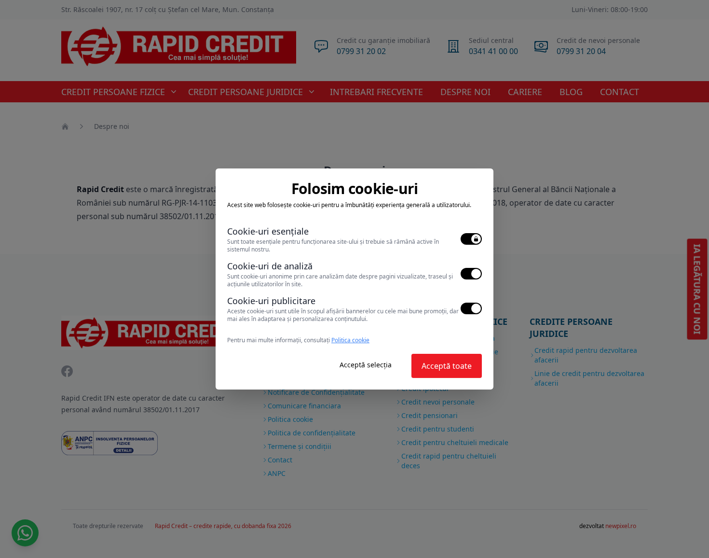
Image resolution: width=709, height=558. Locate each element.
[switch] (471, 239)
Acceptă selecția (366, 364)
